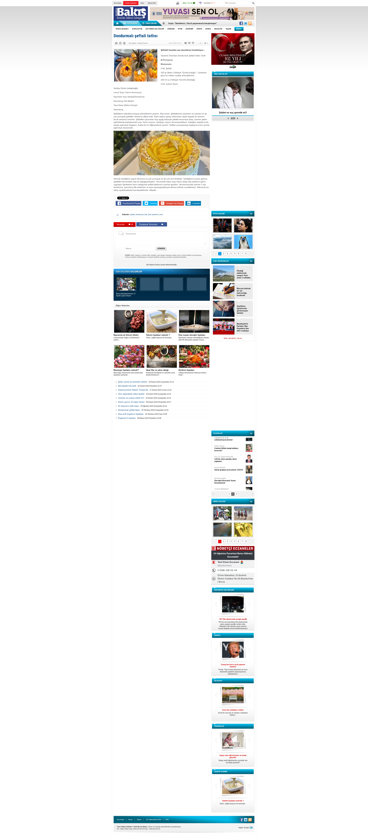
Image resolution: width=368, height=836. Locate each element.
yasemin (155, 215)
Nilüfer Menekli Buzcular (225, 453)
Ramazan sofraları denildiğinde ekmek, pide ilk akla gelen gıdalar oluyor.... (194, 337)
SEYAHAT (218, 681)
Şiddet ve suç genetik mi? (233, 112)
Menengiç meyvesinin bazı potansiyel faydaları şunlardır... (128, 372)
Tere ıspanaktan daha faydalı (131, 394)
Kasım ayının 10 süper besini (131, 402)
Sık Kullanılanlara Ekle (153, 819)
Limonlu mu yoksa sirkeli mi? (131, 398)
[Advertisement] (313, 27)
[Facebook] (116, 43)
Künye (130, 819)
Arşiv (142, 3)
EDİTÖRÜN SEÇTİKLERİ (224, 590)
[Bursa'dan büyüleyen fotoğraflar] (222, 241)
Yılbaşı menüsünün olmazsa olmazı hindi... (192, 372)
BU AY (240, 338)
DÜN (225, 338)
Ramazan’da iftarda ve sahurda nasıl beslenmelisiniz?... (160, 372)
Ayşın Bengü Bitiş (223, 484)
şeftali (132, 215)
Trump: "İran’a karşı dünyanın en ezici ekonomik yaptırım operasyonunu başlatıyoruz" (233, 669)
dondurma (140, 215)
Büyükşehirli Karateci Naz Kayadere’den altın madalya (243, 327)
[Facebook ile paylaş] (241, 23)
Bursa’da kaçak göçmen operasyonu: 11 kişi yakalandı (192, 23)
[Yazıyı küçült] (199, 43)
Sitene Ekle (152, 3)
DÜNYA (217, 635)
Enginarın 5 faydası (127, 418)
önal (161, 215)
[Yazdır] (193, 43)
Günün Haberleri (131, 3)
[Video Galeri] (149, 23)
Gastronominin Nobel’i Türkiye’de (133, 390)
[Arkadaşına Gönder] (189, 43)
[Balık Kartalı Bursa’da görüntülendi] (243, 241)
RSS (166, 819)
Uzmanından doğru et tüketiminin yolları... (126, 337)
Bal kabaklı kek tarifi (127, 386)
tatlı (145, 215)
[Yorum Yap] (185, 43)
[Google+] (124, 43)
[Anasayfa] (117, 23)
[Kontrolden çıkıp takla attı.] (222, 529)
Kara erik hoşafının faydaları (131, 414)
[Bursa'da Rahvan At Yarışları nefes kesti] (243, 513)
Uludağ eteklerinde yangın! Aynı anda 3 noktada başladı (243, 274)
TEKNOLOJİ (219, 726)
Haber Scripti (243, 828)
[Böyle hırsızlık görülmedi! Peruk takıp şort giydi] (243, 529)
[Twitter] (120, 43)
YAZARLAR (218, 433)
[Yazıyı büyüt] (206, 43)
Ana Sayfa (117, 3)
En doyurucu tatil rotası (128, 406)
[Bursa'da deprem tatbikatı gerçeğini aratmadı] (222, 225)
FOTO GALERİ (219, 214)
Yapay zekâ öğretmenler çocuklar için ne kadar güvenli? (233, 759)
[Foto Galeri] (130, 23)
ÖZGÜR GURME (220, 772)
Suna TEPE (229, 474)
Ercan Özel (224, 463)
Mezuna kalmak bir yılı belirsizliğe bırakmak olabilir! (244, 292)
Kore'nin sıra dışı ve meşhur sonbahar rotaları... (233, 712)
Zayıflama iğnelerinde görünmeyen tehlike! (242, 309)
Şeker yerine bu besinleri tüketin (132, 382)
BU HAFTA (232, 338)
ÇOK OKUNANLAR (221, 261)
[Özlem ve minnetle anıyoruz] (243, 225)
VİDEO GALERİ (219, 501)
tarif (149, 215)
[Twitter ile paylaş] (245, 23)
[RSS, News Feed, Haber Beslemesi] (250, 23)
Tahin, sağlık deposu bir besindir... (159, 336)
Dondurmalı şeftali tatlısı (129, 410)
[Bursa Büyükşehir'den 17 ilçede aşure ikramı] (222, 513)
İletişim (139, 819)
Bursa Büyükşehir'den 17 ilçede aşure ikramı (126, 295)
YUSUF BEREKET (224, 441)
